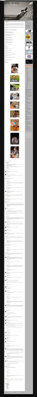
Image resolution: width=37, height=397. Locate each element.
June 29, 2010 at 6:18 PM (8, 224)
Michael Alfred (7, 355)
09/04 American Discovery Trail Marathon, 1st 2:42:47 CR (28, 127)
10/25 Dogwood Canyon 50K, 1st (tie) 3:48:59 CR (28, 117)
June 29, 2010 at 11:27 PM (8, 284)
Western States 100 (18, 23)
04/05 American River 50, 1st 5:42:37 (28, 118)
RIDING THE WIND (11, 3)
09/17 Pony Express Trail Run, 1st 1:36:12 (29, 126)
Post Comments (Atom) (9, 393)
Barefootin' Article (28, 79)
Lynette (7, 229)
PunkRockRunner (7, 322)
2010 (26, 71)
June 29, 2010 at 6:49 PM (8, 238)
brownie (7, 170)
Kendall (7, 331)
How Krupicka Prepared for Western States (28, 94)
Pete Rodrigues (7, 310)
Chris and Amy (7, 190)
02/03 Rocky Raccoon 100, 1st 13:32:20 (28, 124)
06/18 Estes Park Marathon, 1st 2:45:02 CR (28, 131)
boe (6, 177)
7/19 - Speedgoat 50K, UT (28, 26)
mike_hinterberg (7, 334)
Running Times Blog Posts (28, 96)
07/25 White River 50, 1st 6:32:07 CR (28, 112)
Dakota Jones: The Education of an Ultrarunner (28, 90)
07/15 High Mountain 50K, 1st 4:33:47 (28, 122)
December (27, 72)
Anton (26, 21)
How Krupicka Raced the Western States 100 (29, 93)
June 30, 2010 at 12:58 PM (8, 358)
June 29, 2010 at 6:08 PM (8, 206)
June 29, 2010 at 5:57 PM (8, 196)
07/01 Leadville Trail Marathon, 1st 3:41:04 (28, 129)
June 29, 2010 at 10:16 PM (8, 273)
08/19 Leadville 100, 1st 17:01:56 (28, 128)
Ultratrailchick (7, 226)
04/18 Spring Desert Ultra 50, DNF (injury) (28, 114)
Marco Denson (7, 256)
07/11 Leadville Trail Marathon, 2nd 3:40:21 (28, 113)
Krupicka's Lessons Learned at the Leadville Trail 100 (28, 92)
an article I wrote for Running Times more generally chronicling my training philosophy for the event (14, 27)
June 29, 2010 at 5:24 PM (8, 185)
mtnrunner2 (7, 221)
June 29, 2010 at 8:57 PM (8, 259)
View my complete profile (28, 22)
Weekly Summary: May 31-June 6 (29, 80)
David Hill (7, 252)
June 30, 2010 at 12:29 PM (8, 346)
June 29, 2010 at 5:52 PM (8, 192)
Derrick (7, 232)
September (27, 74)
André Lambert (7, 201)
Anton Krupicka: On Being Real (28, 91)
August (27, 75)
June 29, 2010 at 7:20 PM (8, 242)
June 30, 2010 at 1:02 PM (8, 364)
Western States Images (28, 77)
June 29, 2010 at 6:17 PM (8, 219)
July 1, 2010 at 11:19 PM (8, 376)
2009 (26, 86)
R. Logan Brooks (7, 275)
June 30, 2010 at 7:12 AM (8, 317)
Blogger (21, 395)
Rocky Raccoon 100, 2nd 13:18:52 (28, 105)
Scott (13, 30)
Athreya (7, 268)
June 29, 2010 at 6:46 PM (8, 234)
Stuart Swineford (7, 304)
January (27, 85)
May (27, 82)
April (27, 83)
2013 (26, 69)
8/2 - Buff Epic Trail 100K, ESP (28, 27)
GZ (6, 173)
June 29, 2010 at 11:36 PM (8, 288)
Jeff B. (6, 360)
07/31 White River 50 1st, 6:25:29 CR (28, 108)
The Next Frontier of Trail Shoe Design (29, 95)
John (6, 279)
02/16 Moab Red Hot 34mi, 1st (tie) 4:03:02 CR (28, 119)
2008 (26, 87)
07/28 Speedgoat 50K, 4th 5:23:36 (28, 103)
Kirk (6, 319)
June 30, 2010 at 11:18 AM (8, 343)
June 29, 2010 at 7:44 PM (8, 245)
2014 (26, 68)
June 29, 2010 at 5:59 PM (8, 199)
